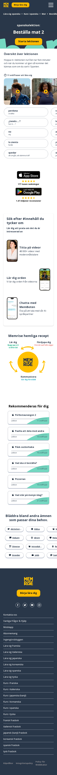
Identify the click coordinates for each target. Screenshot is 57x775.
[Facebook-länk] (17, 605)
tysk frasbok (9, 751)
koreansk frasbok (12, 738)
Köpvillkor (8, 763)
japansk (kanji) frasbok (15, 732)
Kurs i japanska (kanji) (14, 695)
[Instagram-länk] (39, 605)
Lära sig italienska (12, 652)
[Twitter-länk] (25, 605)
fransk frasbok (11, 720)
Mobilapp (8, 627)
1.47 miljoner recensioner (28, 200)
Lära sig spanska (11, 14)
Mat (44, 14)
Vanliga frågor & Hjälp (14, 620)
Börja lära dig (20, 4)
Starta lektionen (28, 41)
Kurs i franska (10, 683)
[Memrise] (6, 5)
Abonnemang (10, 633)
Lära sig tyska (10, 676)
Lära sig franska (11, 645)
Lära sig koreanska (13, 664)
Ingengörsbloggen (13, 639)
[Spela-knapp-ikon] (18, 91)
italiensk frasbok (12, 726)
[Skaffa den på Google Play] (28, 191)
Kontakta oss (10, 614)
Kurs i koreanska (12, 701)
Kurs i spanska (31, 14)
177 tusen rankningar (28, 184)
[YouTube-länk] (32, 605)
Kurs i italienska (11, 689)
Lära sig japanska (12, 658)
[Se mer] (51, 5)
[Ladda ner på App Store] (28, 175)
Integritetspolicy (24, 763)
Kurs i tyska (9, 714)
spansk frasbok (11, 745)
